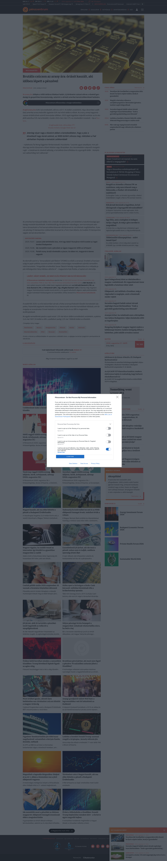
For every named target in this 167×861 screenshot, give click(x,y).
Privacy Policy (95, 463)
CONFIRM (70, 456)
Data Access (84, 463)
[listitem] (84, 424)
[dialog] (84, 430)
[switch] (108, 428)
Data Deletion (73, 463)
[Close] (118, 397)
